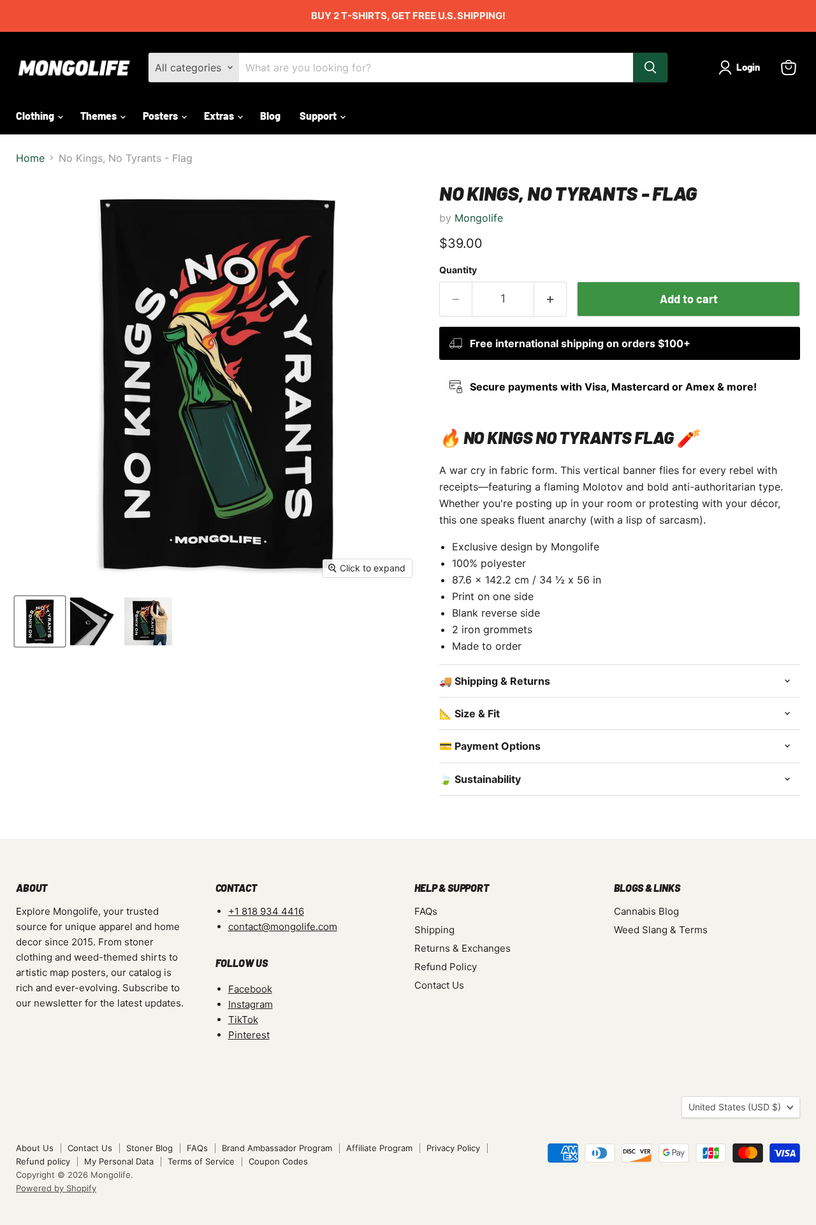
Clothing (36, 116)
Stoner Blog (149, 1148)
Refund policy (43, 1161)
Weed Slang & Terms (661, 930)
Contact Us (439, 985)
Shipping (434, 930)
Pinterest (249, 1035)
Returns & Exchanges (462, 948)
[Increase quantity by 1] (550, 299)
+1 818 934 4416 (266, 911)
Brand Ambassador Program (277, 1148)
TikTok (243, 1020)
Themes (99, 116)
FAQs (425, 911)
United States (734, 1106)
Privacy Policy (453, 1148)
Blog (270, 116)
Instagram (250, 1004)
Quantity (458, 270)
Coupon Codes (278, 1161)
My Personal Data (119, 1161)
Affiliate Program (379, 1148)
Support (319, 116)
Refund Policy (445, 967)
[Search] (650, 67)
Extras (220, 116)
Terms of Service (201, 1161)
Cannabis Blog (646, 911)
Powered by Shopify (56, 1188)
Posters (161, 116)
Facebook (250, 989)
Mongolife (479, 217)
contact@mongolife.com (282, 927)
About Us (35, 1148)
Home (30, 158)
